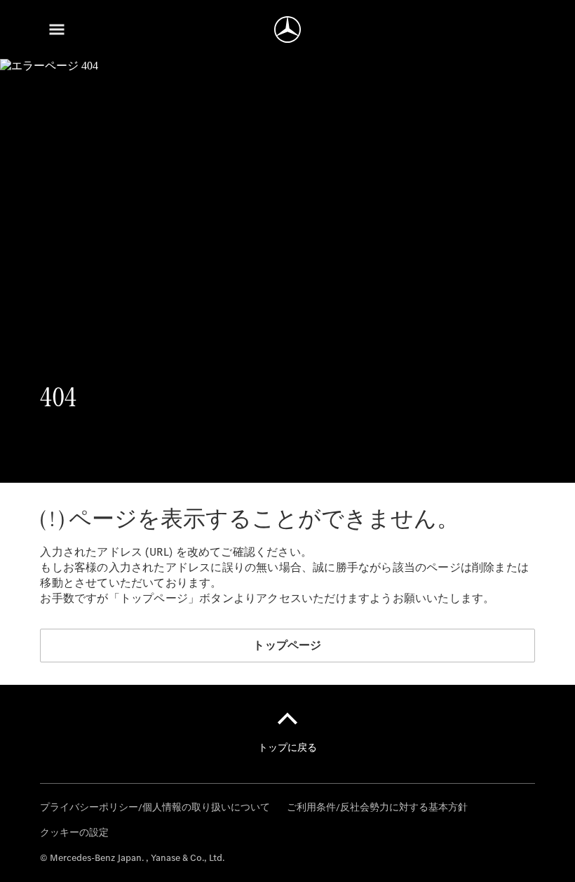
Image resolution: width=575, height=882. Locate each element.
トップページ (287, 645)
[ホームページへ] (287, 29)
